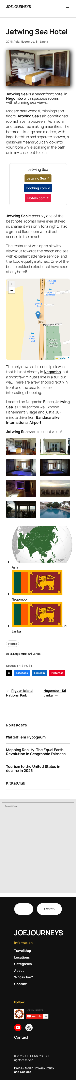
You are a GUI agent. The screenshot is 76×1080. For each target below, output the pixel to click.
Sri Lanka (42, 41)
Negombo (27, 41)
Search (49, 909)
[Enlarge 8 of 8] (65, 506)
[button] (38, 315)
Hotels (12, 644)
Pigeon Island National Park (19, 693)
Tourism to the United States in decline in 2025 (33, 768)
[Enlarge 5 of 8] (31, 485)
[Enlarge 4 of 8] (65, 464)
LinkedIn (39, 673)
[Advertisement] (38, 848)
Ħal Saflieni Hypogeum (26, 737)
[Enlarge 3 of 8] (31, 464)
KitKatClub (15, 783)
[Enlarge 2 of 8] (65, 443)
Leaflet (62, 358)
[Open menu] (67, 6)
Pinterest (57, 673)
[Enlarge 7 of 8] (31, 506)
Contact (21, 1037)
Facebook (22, 673)
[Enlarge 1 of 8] (31, 443)
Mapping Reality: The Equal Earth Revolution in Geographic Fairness (36, 752)
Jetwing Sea (36, 178)
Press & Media (23, 1068)
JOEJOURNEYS (18, 6)
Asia (16, 41)
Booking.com (36, 188)
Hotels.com (36, 198)
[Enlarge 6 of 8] (65, 485)
